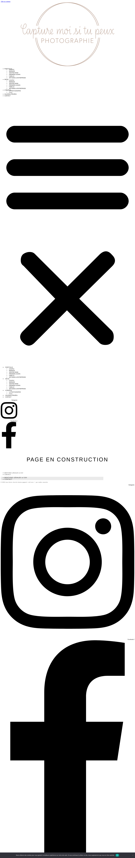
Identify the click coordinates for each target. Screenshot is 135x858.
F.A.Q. (11, 92)
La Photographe (15, 91)
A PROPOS (7, 90)
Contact (7, 96)
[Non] (133, 855)
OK (117, 855)
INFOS (6, 79)
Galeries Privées (10, 94)
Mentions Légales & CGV (13, 473)
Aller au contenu (5, 1)
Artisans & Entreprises (17, 78)
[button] (67, 232)
